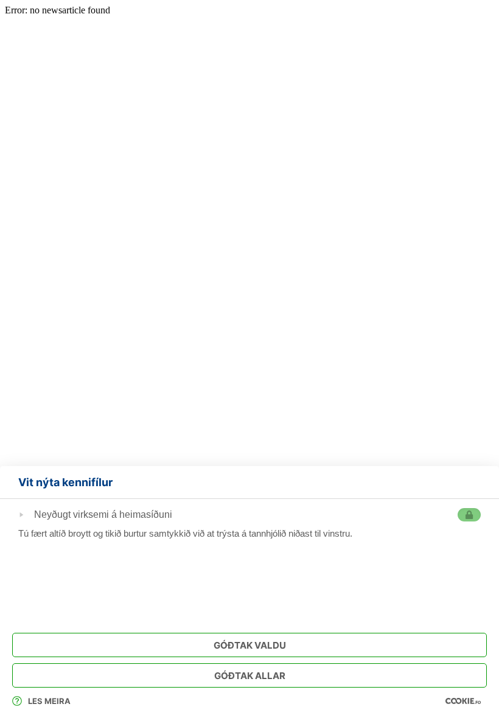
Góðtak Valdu (250, 645)
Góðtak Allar (249, 675)
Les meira (49, 701)
